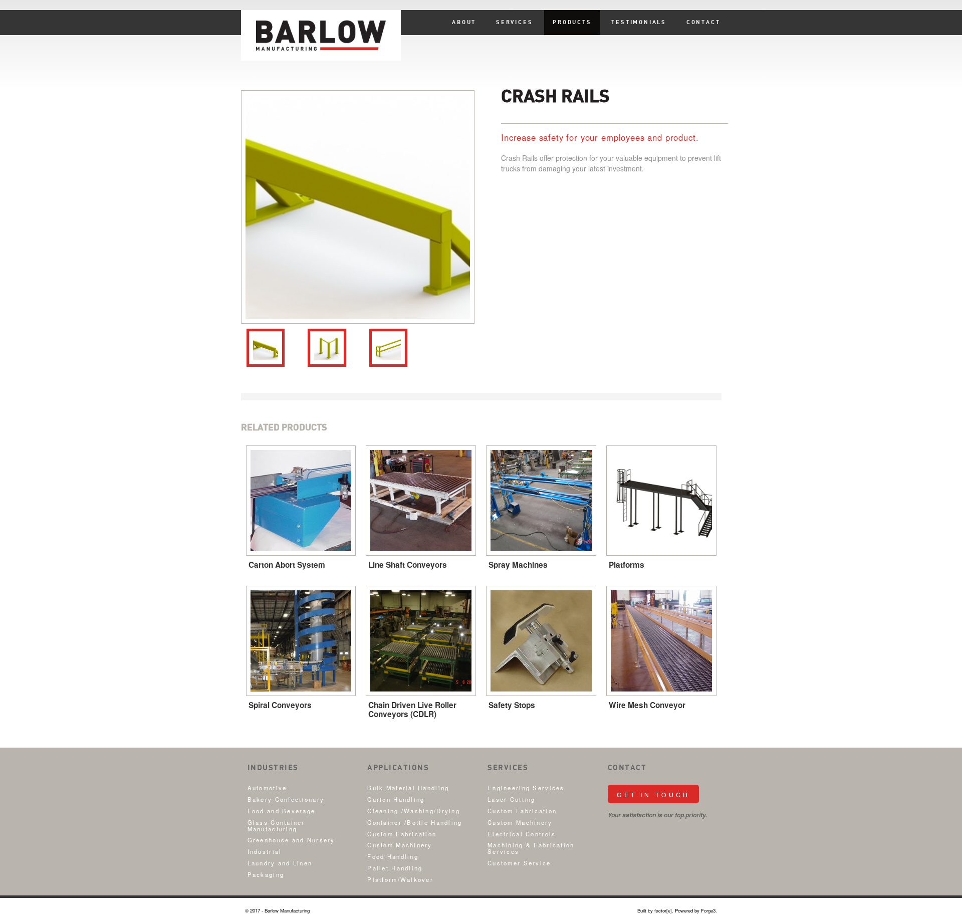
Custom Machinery (399, 845)
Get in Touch (653, 794)
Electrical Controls (522, 834)
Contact (703, 22)
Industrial (265, 851)
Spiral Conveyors (280, 705)
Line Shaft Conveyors (407, 564)
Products (572, 22)
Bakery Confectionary (286, 799)
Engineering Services (526, 788)
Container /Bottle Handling (414, 822)
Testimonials (638, 22)
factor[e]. (663, 910)
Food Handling (392, 856)
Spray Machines (518, 564)
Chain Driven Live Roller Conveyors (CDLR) (412, 710)
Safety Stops (512, 705)
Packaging (266, 874)
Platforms (626, 564)
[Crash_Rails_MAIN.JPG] (358, 207)
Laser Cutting (512, 799)
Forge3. (709, 910)
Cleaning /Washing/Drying (413, 811)
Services (514, 22)
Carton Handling (395, 799)
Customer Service (519, 863)
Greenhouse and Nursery (291, 840)
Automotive (267, 788)
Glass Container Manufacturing (276, 825)
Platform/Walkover (400, 879)
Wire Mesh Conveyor (647, 705)
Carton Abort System (287, 564)
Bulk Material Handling (408, 788)
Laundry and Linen (280, 863)
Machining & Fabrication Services (531, 848)
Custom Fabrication (401, 834)
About (464, 22)
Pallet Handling (394, 868)
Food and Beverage (282, 811)
